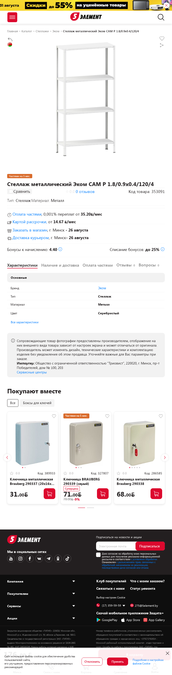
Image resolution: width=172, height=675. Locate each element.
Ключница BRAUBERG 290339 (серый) (81, 481)
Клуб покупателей (111, 581)
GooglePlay (109, 620)
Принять (118, 661)
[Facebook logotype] (30, 558)
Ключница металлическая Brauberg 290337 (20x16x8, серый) (32, 483)
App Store (133, 620)
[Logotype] (86, 16)
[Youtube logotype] (11, 558)
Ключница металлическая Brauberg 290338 (138, 481)
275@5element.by (146, 606)
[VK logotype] (39, 558)
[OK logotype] (58, 558)
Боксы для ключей (37, 403)
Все (12, 403)
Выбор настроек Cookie (110, 597)
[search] (160, 17)
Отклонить (92, 661)
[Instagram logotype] (20, 558)
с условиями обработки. (144, 559)
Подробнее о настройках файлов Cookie (148, 661)
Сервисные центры (32, 372)
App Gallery (157, 620)
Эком (102, 288)
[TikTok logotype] (67, 558)
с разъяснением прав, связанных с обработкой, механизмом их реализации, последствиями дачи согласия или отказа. (128, 564)
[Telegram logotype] (48, 558)
